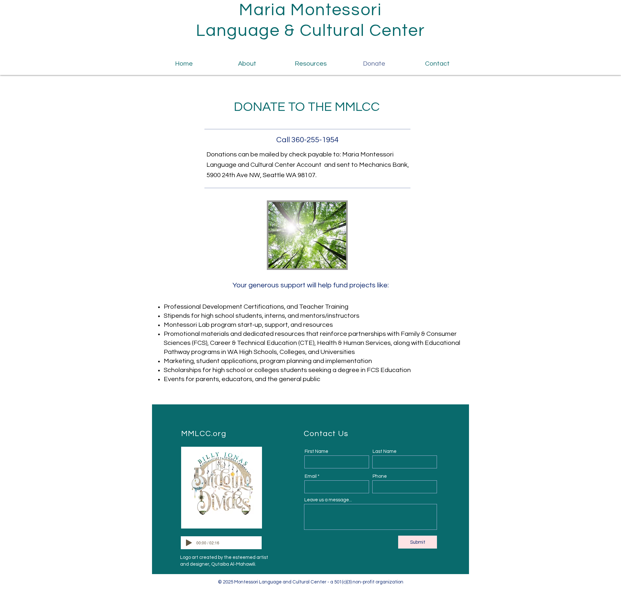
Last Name (385, 451)
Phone (380, 476)
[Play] (189, 543)
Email (311, 476)
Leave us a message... (328, 499)
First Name (316, 451)
